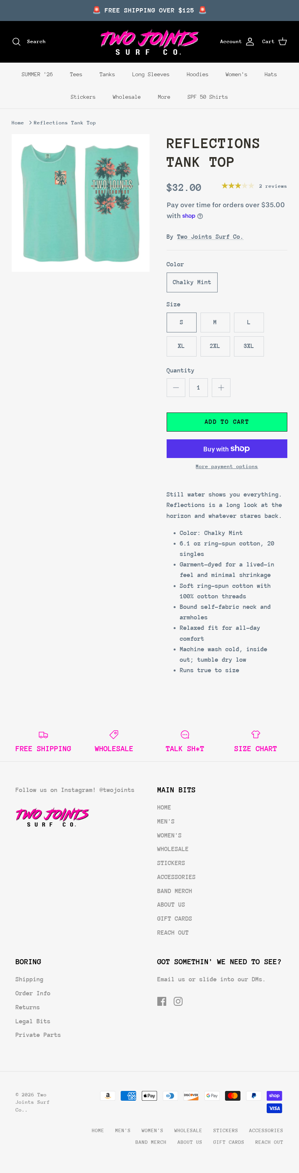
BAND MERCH (174, 891)
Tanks (107, 74)
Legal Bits (33, 1021)
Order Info (33, 993)
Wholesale (127, 97)
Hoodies (198, 74)
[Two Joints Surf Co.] (149, 42)
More (164, 97)
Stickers (83, 97)
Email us (171, 979)
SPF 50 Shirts (208, 97)
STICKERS (171, 863)
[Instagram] (178, 1001)
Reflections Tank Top (65, 123)
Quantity (181, 370)
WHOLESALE (173, 849)
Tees (76, 74)
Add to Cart (227, 421)
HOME (164, 807)
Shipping (30, 979)
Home (18, 123)
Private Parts (38, 1034)
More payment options (227, 466)
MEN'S (166, 821)
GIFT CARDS (174, 918)
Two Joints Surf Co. (210, 236)
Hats (271, 74)
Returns (28, 1007)
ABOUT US (171, 904)
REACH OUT (173, 932)
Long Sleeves (151, 74)
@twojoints (117, 790)
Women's (237, 74)
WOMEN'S (169, 835)
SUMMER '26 (37, 74)
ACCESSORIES (176, 877)
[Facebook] (161, 1001)
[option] (81, 203)
